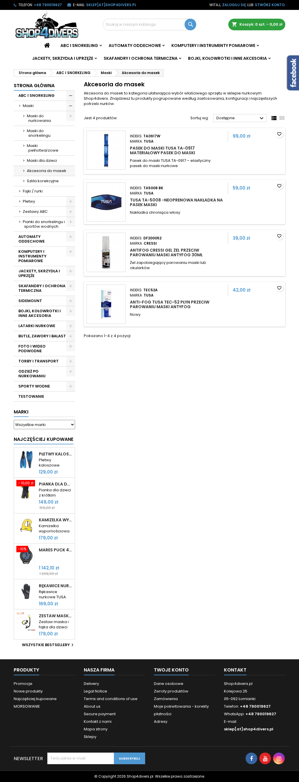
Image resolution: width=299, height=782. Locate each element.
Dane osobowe (168, 683)
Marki (21, 411)
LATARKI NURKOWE (36, 326)
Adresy (160, 721)
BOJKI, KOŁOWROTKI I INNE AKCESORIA (227, 58)
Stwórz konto (270, 4)
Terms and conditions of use (111, 699)
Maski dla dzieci (42, 160)
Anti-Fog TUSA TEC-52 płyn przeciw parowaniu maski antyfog (169, 304)
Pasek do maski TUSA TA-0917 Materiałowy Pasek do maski (162, 150)
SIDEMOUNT (30, 301)
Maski (28, 105)
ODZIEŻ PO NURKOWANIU (32, 374)
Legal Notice (95, 691)
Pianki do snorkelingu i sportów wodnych (44, 224)
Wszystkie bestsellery (48, 645)
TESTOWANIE (31, 396)
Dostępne (240, 118)
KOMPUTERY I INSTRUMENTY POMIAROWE (213, 45)
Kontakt (235, 670)
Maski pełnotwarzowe (42, 148)
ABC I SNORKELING (79, 45)
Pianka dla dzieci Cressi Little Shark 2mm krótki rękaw (55, 484)
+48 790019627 (48, 4)
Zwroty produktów (171, 691)
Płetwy (29, 201)
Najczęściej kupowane (35, 699)
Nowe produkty (28, 691)
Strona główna (34, 85)
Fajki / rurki (33, 191)
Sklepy (90, 736)
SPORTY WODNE (34, 386)
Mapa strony (95, 729)
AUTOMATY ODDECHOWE (135, 45)
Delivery (91, 683)
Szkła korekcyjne (43, 181)
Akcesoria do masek (46, 170)
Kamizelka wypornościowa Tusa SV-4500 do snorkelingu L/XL (55, 520)
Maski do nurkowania (39, 118)
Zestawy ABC (35, 211)
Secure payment (100, 714)
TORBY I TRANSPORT (38, 361)
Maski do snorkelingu (39, 133)
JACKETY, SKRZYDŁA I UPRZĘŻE (62, 58)
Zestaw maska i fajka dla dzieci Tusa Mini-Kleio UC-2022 (55, 615)
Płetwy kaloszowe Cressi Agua (55, 454)
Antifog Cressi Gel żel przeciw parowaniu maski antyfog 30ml (166, 252)
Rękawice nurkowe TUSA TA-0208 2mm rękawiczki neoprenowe (55, 585)
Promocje (23, 683)
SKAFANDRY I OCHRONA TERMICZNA (141, 58)
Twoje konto (171, 670)
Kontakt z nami (98, 721)
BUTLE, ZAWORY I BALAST (42, 336)
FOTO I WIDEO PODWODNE (32, 348)
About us (92, 706)
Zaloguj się (234, 4)
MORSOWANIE (27, 706)
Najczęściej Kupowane (43, 439)
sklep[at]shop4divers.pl (111, 4)
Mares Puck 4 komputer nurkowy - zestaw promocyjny (55, 550)
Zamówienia (166, 699)
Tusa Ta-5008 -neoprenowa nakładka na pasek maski (176, 202)
